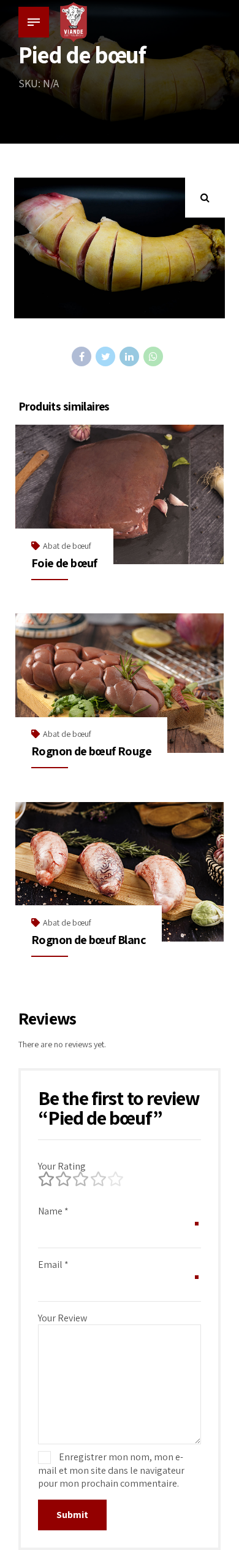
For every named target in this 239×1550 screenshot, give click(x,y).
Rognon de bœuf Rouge (91, 751)
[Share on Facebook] (81, 356)
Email (53, 1264)
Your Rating (62, 1166)
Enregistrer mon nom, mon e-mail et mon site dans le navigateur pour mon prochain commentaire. (111, 1469)
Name (53, 1211)
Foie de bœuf (64, 563)
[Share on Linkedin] (129, 356)
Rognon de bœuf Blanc (88, 940)
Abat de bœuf (67, 545)
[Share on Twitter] (105, 356)
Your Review (62, 1318)
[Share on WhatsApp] (153, 356)
